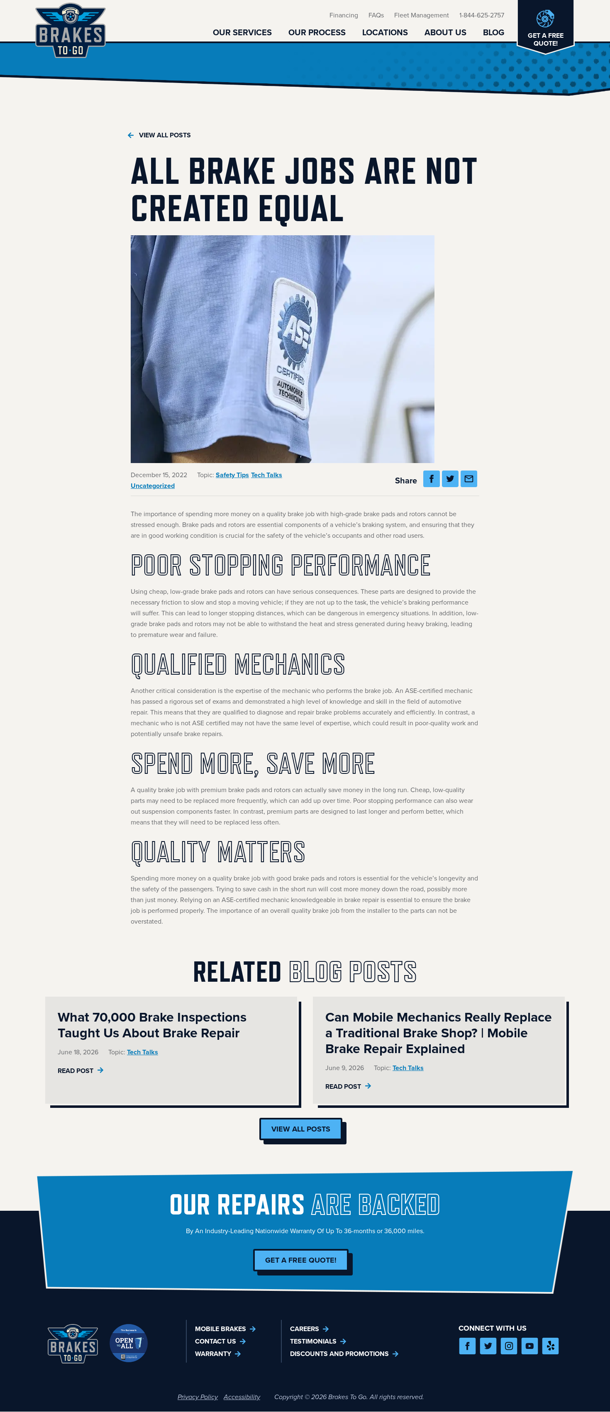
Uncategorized (153, 485)
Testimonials (313, 1341)
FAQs (376, 15)
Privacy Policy (198, 1397)
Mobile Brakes (220, 1329)
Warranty (213, 1353)
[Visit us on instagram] (509, 1346)
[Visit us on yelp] (550, 1346)
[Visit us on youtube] (530, 1346)
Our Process (317, 32)
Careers (304, 1329)
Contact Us (215, 1341)
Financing (343, 15)
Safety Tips (232, 475)
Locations (385, 32)
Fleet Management (421, 15)
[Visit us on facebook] (467, 1346)
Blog (493, 32)
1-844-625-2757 (481, 15)
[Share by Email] (470, 480)
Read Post (76, 1070)
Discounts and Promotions (339, 1353)
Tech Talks (266, 475)
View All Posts (165, 135)
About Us (445, 32)
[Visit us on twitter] (488, 1346)
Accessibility (242, 1397)
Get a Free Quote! (301, 1260)
